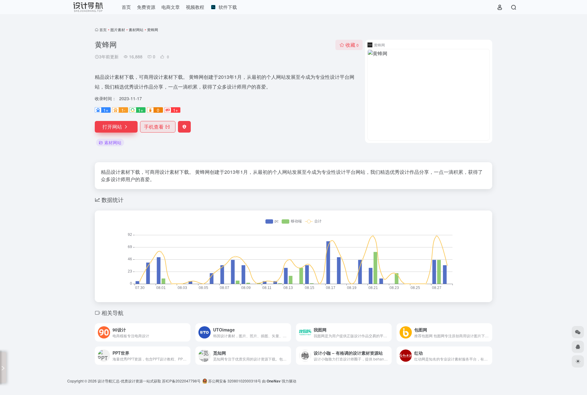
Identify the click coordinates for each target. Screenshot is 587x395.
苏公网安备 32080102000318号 (234, 380)
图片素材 (117, 29)
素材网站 (136, 29)
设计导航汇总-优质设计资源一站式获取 (129, 380)
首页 (103, 29)
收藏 (352, 44)
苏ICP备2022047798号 (181, 380)
